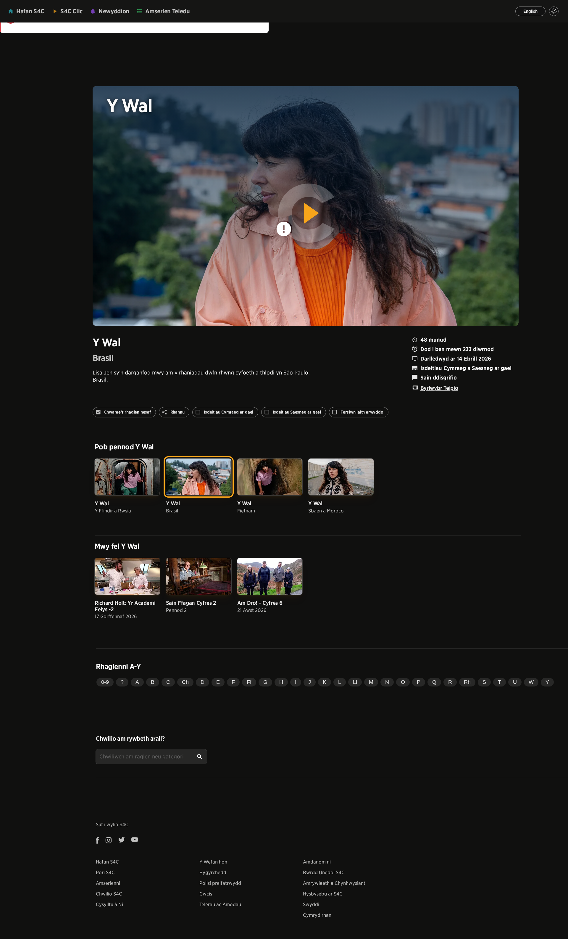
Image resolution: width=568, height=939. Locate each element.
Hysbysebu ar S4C (323, 894)
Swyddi (311, 904)
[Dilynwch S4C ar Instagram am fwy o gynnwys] (108, 840)
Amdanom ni (317, 862)
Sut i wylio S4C (112, 824)
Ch (185, 682)
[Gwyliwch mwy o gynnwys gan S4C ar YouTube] (134, 840)
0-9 (105, 682)
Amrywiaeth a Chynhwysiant (334, 883)
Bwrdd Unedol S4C (324, 872)
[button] (305, 206)
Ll (355, 682)
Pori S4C (105, 872)
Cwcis (205, 894)
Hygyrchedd (212, 872)
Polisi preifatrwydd (220, 883)
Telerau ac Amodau (220, 904)
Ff (249, 682)
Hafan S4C (107, 862)
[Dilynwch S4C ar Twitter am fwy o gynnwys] (121, 840)
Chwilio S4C (109, 894)
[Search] (200, 756)
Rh (467, 682)
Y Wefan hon (213, 862)
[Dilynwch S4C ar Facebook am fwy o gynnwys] (99, 840)
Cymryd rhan (317, 915)
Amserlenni (108, 883)
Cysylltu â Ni (109, 904)
